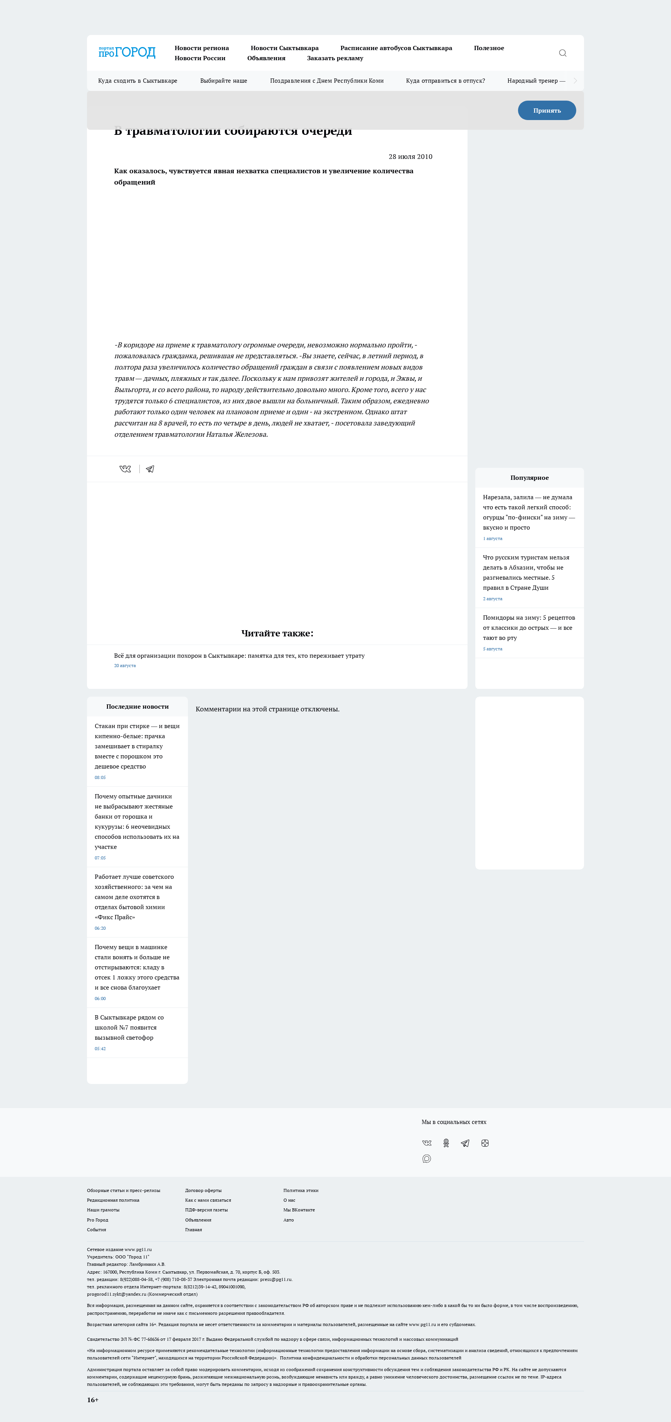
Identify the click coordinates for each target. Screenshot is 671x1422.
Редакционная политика (113, 1200)
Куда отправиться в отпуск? (445, 80)
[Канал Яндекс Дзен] (485, 1143)
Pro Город (97, 1220)
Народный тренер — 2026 (544, 80)
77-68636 (150, 1339)
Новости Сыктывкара (285, 48)
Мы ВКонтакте (299, 1210)
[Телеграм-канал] (465, 1143)
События (96, 1229)
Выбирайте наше (224, 80)
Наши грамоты (103, 1210)
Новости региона (202, 48)
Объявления (266, 58)
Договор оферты (203, 1190)
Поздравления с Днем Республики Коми (327, 80)
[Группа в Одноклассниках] (446, 1143)
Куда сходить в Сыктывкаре (138, 80)
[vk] (126, 469)
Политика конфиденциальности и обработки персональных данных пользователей (370, 1358)
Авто (288, 1220)
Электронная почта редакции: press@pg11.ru (242, 1279)
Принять (547, 110)
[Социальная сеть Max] (426, 1158)
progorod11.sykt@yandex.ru (116, 1294)
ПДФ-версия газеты (206, 1210)
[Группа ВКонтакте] (426, 1143)
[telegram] (152, 469)
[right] (575, 81)
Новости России (200, 58)
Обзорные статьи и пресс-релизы (123, 1190)
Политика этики (300, 1190)
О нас (289, 1200)
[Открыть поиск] (562, 53)
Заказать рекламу (335, 58)
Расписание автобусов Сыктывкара (396, 48)
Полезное (489, 48)
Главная (193, 1229)
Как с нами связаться (208, 1200)
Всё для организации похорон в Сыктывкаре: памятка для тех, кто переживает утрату (239, 660)
